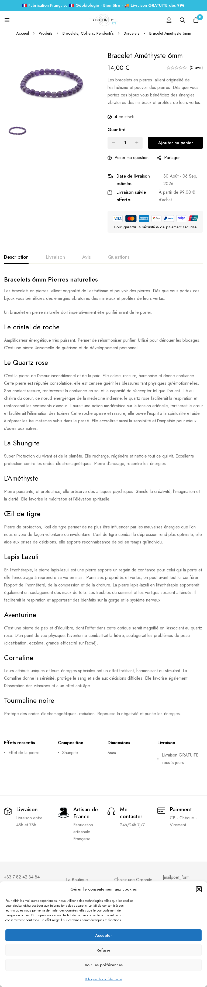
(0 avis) (196, 67)
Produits (46, 33)
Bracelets (131, 33)
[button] (199, 889)
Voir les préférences (104, 965)
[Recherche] (182, 20)
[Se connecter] (169, 20)
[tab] (16, 257)
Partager (172, 157)
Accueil (22, 33)
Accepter (103, 935)
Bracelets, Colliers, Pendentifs (88, 33)
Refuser (103, 950)
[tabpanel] (103, 524)
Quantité (116, 130)
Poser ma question (132, 157)
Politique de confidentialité (103, 979)
